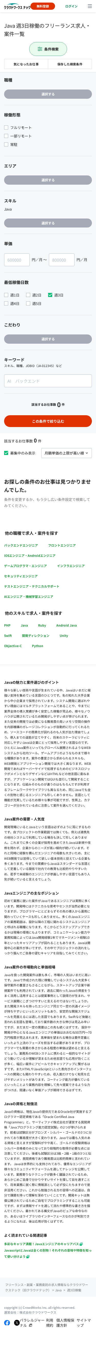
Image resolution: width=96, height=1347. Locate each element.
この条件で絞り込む (48, 421)
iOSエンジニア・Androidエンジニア (30, 555)
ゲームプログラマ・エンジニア (25, 565)
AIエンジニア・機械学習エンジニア (28, 596)
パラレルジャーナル (32, 1323)
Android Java (66, 625)
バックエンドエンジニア (21, 545)
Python (37, 645)
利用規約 (49, 1323)
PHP (7, 625)
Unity (64, 635)
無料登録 (43, 6)
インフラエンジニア (71, 565)
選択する (48, 94)
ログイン (71, 6)
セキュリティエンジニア (21, 576)
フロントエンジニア (62, 545)
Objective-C (13, 645)
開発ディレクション (35, 635)
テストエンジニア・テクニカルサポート (31, 586)
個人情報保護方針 (65, 1323)
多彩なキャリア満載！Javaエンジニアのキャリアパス (41, 1244)
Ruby (42, 625)
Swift (8, 635)
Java (24, 625)
